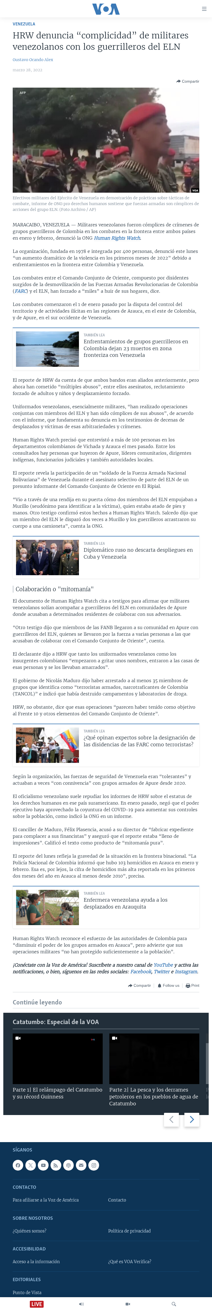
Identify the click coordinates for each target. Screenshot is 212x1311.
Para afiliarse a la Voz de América (46, 1200)
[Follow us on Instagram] (93, 1165)
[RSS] (56, 1165)
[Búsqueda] (174, 1304)
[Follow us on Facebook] (18, 1165)
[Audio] (81, 1304)
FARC (20, 291)
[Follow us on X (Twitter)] (30, 1165)
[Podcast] (68, 1165)
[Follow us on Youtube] (43, 1165)
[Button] (187, 81)
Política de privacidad (129, 1231)
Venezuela (24, 24)
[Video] (128, 1304)
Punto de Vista (27, 1292)
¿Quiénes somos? (29, 1231)
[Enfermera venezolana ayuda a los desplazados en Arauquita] (47, 907)
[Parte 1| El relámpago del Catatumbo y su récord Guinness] (58, 1058)
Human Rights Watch (117, 238)
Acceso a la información (36, 1261)
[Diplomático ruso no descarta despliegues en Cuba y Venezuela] (47, 557)
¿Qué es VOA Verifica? (129, 1261)
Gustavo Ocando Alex (33, 59)
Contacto (117, 1200)
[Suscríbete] (81, 1165)
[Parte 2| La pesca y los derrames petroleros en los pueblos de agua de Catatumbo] (154, 1058)
